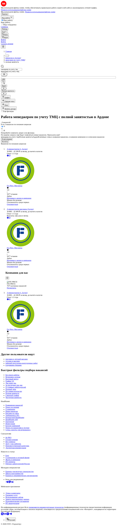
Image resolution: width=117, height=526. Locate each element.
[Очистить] (4, 74)
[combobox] (11, 69)
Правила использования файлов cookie (40, 12)
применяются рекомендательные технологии (46, 507)
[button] (3, 40)
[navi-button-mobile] (3, 47)
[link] (5, 34)
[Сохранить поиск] (3, 80)
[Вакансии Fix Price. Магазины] (61, 171)
